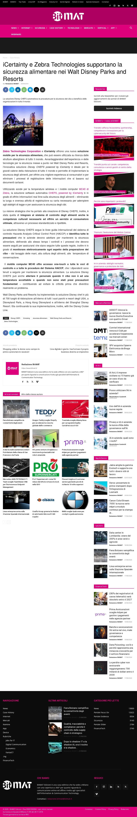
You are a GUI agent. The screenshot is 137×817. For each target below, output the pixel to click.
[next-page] (9, 522)
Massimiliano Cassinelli (117, 397)
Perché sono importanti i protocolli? (110, 201)
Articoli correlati (11, 394)
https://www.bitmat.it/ (29, 368)
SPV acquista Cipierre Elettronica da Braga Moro (120, 348)
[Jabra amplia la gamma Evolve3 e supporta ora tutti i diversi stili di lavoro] (100, 470)
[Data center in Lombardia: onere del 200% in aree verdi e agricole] (100, 538)
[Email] (36, 89)
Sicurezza (40, 28)
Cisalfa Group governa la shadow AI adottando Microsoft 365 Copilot (45, 514)
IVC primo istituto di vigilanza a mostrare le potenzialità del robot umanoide (44, 452)
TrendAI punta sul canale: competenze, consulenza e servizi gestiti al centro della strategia (112, 167)
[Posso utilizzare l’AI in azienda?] (100, 395)
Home (5, 58)
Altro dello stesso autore (32, 394)
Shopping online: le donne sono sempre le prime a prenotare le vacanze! (21, 350)
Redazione (125, 809)
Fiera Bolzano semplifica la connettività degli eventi (121, 553)
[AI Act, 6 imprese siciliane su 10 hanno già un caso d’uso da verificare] (100, 377)
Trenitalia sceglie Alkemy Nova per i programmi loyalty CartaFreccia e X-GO (74, 423)
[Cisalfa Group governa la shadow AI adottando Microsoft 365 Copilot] (45, 500)
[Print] (42, 89)
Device (6, 732)
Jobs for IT (10, 740)
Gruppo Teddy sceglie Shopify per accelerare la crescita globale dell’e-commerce (44, 423)
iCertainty (26, 318)
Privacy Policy (113, 809)
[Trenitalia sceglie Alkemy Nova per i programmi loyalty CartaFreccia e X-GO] (75, 409)
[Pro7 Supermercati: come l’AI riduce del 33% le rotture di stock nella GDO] (45, 468)
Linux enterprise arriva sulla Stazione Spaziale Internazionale (120, 569)
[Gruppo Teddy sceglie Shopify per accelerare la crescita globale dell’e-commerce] (45, 409)
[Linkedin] (119, 5)
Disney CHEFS (15, 318)
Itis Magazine (42, 2)
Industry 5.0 (53, 2)
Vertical (102, 28)
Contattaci (105, 2)
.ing (4, 756)
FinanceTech (8, 760)
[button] (131, 28)
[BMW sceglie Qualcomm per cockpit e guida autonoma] (75, 500)
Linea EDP (31, 2)
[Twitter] (128, 5)
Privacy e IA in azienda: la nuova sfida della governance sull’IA (120, 425)
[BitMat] (68, 16)
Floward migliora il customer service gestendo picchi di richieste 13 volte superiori (73, 481)
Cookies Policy (100, 809)
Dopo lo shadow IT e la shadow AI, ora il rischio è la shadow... (76, 744)
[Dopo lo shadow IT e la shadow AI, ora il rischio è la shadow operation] (55, 746)
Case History (56, 28)
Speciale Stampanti (92, 2)
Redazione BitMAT (12, 84)
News (14, 28)
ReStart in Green (78, 2)
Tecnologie (73, 28)
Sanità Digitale (65, 2)
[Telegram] (30, 89)
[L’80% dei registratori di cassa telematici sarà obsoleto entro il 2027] (100, 598)
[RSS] (123, 5)
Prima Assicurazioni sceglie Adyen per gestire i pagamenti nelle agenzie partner (74, 452)
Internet (25, 28)
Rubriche (7, 736)
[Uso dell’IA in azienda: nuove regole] (100, 411)
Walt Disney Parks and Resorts (60, 318)
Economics (10, 748)
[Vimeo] (132, 5)
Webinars (16, 34)
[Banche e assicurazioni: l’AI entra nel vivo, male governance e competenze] (100, 632)
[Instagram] (114, 5)
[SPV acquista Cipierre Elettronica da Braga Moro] (100, 350)
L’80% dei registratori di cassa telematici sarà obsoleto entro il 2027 (121, 596)
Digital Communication (16, 744)
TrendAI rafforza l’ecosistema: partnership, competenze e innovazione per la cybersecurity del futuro (113, 131)
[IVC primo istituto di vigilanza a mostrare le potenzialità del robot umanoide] (45, 438)
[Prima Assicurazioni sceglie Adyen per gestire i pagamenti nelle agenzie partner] (75, 438)
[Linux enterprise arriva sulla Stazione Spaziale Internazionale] (16, 500)
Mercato (88, 28)
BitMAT (5, 2)
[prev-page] (4, 522)
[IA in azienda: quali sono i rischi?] (100, 443)
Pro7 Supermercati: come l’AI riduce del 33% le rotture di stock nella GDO (45, 481)
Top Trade (22, 2)
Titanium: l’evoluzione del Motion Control (112, 232)
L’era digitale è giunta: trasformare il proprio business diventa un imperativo (69, 350)
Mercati (6, 720)
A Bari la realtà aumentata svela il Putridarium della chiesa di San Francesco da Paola (16, 452)
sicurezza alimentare (40, 318)
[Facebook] (110, 5)
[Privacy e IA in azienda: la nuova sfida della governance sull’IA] (100, 427)
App (113, 28)
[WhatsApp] (24, 89)
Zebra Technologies (11, 321)
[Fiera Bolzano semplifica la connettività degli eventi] (16, 409)
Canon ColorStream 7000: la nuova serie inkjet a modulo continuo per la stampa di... (121, 506)
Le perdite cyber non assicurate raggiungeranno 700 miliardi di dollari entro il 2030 (121, 668)
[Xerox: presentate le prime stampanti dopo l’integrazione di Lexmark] (100, 488)
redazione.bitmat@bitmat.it (59, 799)
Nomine (6, 724)
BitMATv (13, 2)
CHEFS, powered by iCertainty (66, 192)
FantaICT (10, 752)
